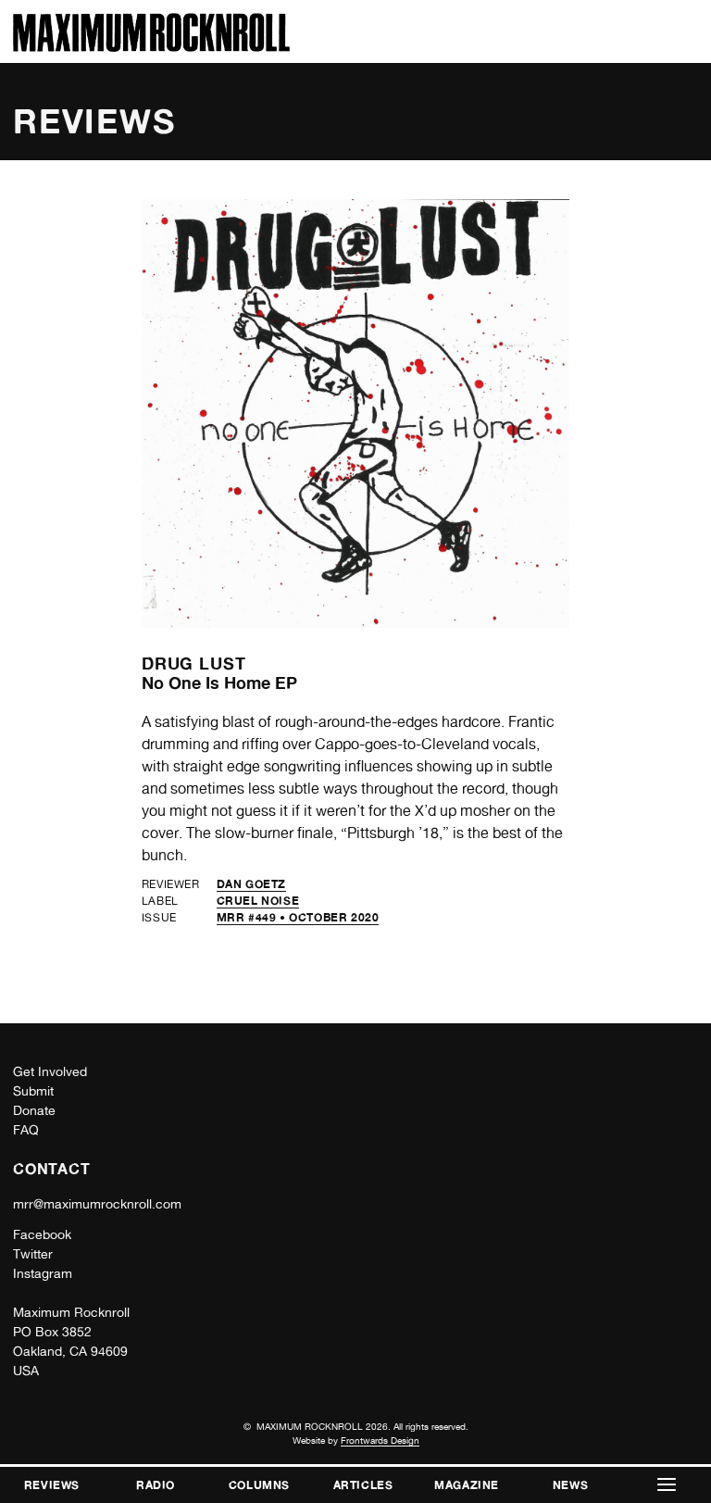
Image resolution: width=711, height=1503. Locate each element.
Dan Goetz (251, 884)
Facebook (42, 1234)
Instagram (42, 1273)
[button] (666, 1485)
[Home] (151, 47)
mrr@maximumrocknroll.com (97, 1203)
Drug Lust (194, 663)
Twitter (33, 1253)
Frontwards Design (380, 1440)
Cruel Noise (258, 901)
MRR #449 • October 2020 (298, 917)
